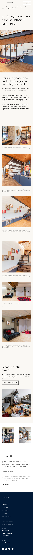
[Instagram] (6, 549)
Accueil (4, 7)
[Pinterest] (9, 549)
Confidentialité (5, 535)
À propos (4, 504)
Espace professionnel (7, 524)
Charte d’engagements (7, 533)
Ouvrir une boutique (7, 521)
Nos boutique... (11, 7)
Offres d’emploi (5, 530)
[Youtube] (13, 549)
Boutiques (4, 513)
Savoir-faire (5, 507)
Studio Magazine (6, 542)
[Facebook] (3, 549)
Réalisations (5, 510)
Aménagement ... (12, 8)
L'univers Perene (6, 516)
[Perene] (8, 3)
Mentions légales (6, 538)
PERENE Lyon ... (21, 7)
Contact (4, 540)
